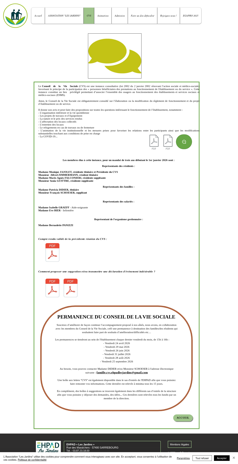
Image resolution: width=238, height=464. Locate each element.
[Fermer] (234, 458)
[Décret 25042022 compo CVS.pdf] (154, 142)
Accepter (222, 458)
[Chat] (184, 141)
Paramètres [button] (183, 458)
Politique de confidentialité (32, 459)
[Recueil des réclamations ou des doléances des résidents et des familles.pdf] (70, 288)
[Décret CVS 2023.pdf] (168, 142)
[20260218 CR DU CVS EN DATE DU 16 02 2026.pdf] (52, 253)
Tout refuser (202, 458)
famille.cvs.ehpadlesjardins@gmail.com (122, 372)
